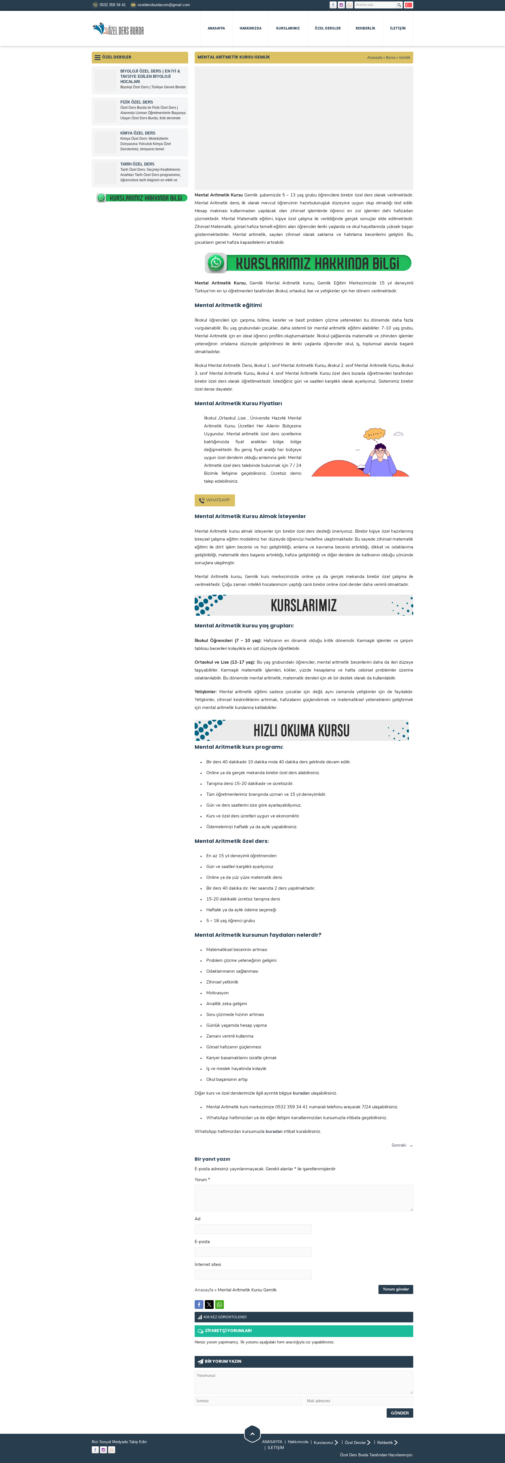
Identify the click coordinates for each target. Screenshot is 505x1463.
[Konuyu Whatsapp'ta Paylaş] (219, 1304)
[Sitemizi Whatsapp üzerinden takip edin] (349, 4)
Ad (197, 1219)
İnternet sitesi (208, 1265)
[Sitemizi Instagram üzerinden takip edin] (341, 4)
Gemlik (404, 58)
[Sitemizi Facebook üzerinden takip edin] (333, 4)
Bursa (390, 58)
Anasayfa (374, 58)
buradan (274, 1132)
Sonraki (399, 1145)
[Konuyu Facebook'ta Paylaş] (199, 1304)
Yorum (202, 1180)
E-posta (202, 1242)
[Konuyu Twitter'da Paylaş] (209, 1304)
